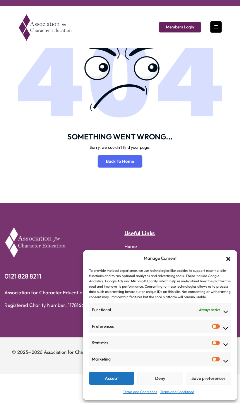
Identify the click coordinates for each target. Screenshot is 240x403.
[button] (228, 258)
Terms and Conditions (140, 392)
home (130, 246)
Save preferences (208, 378)
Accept (112, 378)
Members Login (180, 27)
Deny (160, 378)
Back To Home (120, 161)
